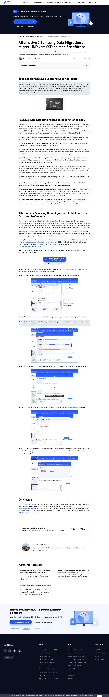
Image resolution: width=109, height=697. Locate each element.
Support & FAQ (71, 669)
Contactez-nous (71, 675)
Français (8, 657)
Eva (26, 58)
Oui (74, 529)
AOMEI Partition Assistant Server (29, 513)
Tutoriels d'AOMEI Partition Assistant (29, 36)
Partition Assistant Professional (46, 653)
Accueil (20, 36)
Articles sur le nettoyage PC (74, 665)
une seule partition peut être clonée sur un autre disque (40, 242)
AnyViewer (98, 656)
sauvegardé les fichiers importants (34, 324)
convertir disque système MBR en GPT (30, 246)
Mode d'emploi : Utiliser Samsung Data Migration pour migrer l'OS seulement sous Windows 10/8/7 (35, 571)
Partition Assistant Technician (46, 662)
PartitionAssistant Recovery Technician (48, 672)
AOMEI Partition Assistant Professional (30, 231)
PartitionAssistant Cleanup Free (47, 675)
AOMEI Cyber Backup (100, 653)
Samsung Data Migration (57, 139)
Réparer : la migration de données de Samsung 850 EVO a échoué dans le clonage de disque (73, 571)
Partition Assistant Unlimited (46, 659)
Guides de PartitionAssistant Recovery (77, 653)
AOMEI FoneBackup (100, 659)
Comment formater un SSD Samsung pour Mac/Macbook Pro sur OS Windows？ (35, 586)
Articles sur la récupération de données (77, 662)
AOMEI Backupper (99, 649)
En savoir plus (91, 695)
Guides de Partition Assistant (75, 649)
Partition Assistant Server (45, 656)
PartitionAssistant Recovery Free (47, 665)
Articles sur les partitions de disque (76, 659)
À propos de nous (72, 678)
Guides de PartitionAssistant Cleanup (77, 656)
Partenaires (70, 672)
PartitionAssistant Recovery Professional (49, 669)
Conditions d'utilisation (100, 693)
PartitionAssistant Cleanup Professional (48, 678)
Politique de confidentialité (86, 693)
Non (83, 529)
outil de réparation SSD (71, 204)
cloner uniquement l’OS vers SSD (29, 508)
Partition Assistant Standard (46, 649)
